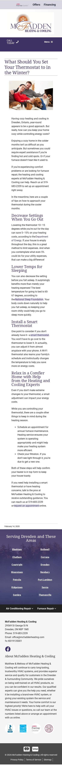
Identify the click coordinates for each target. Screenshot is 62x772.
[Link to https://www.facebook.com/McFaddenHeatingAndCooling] (7, 649)
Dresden (45, 564)
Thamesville (45, 595)
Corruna (45, 557)
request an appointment (26, 505)
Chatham (17, 557)
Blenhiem (17, 549)
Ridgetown (16, 587)
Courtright (17, 564)
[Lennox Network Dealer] (23, 5)
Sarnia (45, 587)
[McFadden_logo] (31, 13)
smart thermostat (40, 335)
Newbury (45, 572)
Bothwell (45, 549)
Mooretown (17, 572)
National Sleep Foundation (29, 299)
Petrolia (17, 579)
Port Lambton (45, 579)
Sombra (17, 595)
